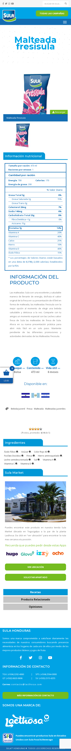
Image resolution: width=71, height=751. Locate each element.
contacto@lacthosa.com (26, 684)
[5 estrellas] (40, 429)
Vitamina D (26, 463)
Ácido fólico (10, 451)
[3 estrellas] (35, 429)
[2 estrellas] (33, 429)
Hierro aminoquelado (49, 455)
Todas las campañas (52, 13)
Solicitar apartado (35, 577)
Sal (35, 459)
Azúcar (25, 451)
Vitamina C (9, 463)
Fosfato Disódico (12, 455)
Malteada (39, 408)
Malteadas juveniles (55, 408)
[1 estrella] (30, 429)
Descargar (59, 112)
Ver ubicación (35, 567)
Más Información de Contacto (35, 695)
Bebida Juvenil (18, 408)
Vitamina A (48, 459)
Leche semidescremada (16, 459)
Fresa (29, 408)
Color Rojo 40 (41, 451)
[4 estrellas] (38, 429)
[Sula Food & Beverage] (8, 737)
